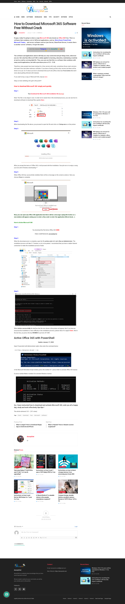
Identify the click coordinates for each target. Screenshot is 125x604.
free (31, 415)
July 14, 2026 (40, 501)
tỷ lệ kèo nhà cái (21, 598)
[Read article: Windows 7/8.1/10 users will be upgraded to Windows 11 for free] (96, 38)
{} (43, 537)
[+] (45, 537)
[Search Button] (110, 17)
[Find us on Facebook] (15, 589)
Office (50, 1)
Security (41, 1)
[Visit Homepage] (37, 9)
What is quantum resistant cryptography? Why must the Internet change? (101, 75)
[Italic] (24, 538)
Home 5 (86, 598)
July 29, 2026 (97, 69)
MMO (34, 1)
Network (46, 1)
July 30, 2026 (87, 46)
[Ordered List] (31, 538)
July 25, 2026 (40, 474)
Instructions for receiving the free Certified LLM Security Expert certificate (102, 54)
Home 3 (75, 598)
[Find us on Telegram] (23, 589)
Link (61, 49)
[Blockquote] (36, 538)
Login (76, 526)
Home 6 (92, 598)
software (44, 415)
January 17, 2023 (31, 32)
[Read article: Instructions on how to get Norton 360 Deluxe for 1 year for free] (24, 487)
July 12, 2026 (62, 503)
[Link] (41, 538)
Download (25, 415)
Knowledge (29, 1)
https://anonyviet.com (61, 571)
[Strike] (29, 538)
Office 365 (62, 38)
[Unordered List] (34, 538)
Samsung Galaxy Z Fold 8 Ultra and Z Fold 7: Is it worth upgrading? (23, 472)
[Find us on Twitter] (19, 589)
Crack (19, 415)
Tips (37, 1)
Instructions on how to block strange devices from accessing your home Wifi (67, 472)
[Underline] (26, 538)
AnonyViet (22, 32)
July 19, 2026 (18, 501)
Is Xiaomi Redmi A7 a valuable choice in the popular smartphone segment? (45, 497)
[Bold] (22, 538)
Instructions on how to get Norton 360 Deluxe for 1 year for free (23, 497)
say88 (15, 598)
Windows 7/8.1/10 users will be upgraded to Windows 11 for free (101, 113)
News (19, 1)
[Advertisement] (96, 96)
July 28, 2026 (18, 476)
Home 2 (70, 598)
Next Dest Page (99, 598)
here (45, 77)
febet (33, 598)
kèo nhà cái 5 (28, 598)
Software (24, 1)
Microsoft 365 (44, 38)
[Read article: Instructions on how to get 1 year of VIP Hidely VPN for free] (46, 461)
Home (15, 1)
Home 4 (81, 598)
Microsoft (37, 415)
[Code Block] (38, 538)
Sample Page (108, 598)
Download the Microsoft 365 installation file (45, 94)
